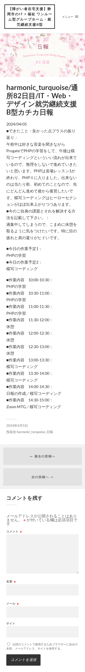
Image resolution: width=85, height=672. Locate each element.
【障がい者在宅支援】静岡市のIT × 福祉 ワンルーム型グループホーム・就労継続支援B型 (29, 16)
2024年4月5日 (17, 425)
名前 (11, 581)
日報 (49, 432)
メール (12, 603)
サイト (10, 623)
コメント (14, 531)
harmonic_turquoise (31, 432)
